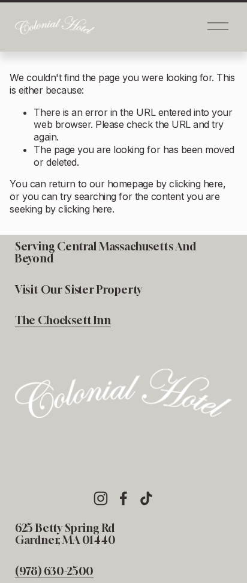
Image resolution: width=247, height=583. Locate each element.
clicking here (196, 184)
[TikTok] (146, 498)
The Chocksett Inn (63, 321)
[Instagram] (101, 498)
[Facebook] (123, 498)
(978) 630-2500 (54, 572)
